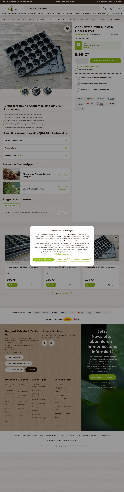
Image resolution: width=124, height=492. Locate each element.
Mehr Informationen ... (62, 254)
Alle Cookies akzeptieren (43, 259)
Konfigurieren (61, 259)
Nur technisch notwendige (80, 259)
